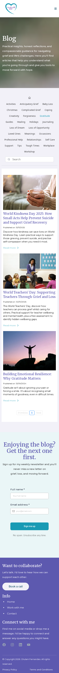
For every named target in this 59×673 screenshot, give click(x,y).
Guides (9, 121)
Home (11, 601)
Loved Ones (14, 133)
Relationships (34, 139)
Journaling (47, 121)
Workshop (29, 151)
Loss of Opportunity (39, 127)
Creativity (14, 115)
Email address (20, 504)
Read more (9, 247)
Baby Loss (47, 103)
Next (38, 412)
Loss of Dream (17, 127)
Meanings (30, 133)
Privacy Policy (9, 669)
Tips (19, 145)
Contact (12, 613)
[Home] (29, 98)
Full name (17, 489)
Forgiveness (29, 115)
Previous (23, 412)
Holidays (33, 121)
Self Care (50, 139)
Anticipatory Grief (29, 103)
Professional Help (13, 139)
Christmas (12, 109)
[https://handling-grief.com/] (11, 9)
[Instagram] (12, 645)
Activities (11, 103)
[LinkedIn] (20, 645)
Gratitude (45, 115)
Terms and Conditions (41, 669)
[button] (55, 8)
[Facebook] (4, 645)
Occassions (45, 133)
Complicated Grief (31, 109)
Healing (21, 121)
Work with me (15, 607)
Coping (48, 109)
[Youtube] (29, 645)
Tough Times (32, 145)
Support (9, 145)
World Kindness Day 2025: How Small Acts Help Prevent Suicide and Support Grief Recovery (28, 218)
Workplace (48, 145)
